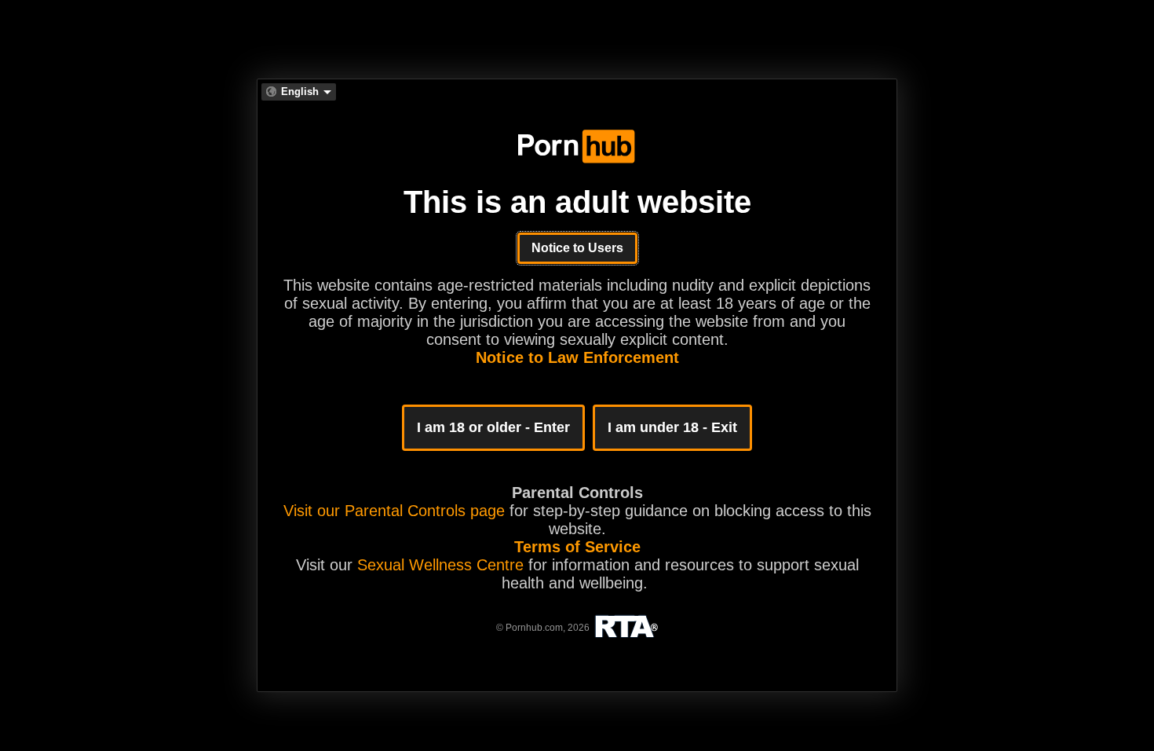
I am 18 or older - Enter (493, 427)
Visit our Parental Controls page (394, 510)
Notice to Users (577, 248)
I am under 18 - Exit (672, 427)
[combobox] (298, 92)
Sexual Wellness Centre (440, 564)
